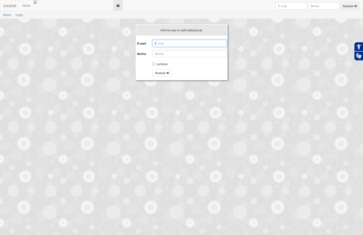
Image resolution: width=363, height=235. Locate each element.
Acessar (348, 6)
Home (26, 5)
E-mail (141, 43)
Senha (141, 54)
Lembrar (162, 64)
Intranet (9, 5)
